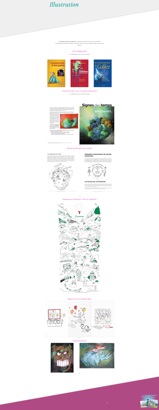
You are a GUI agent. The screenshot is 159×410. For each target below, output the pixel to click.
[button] (46, 73)
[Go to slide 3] (80, 373)
